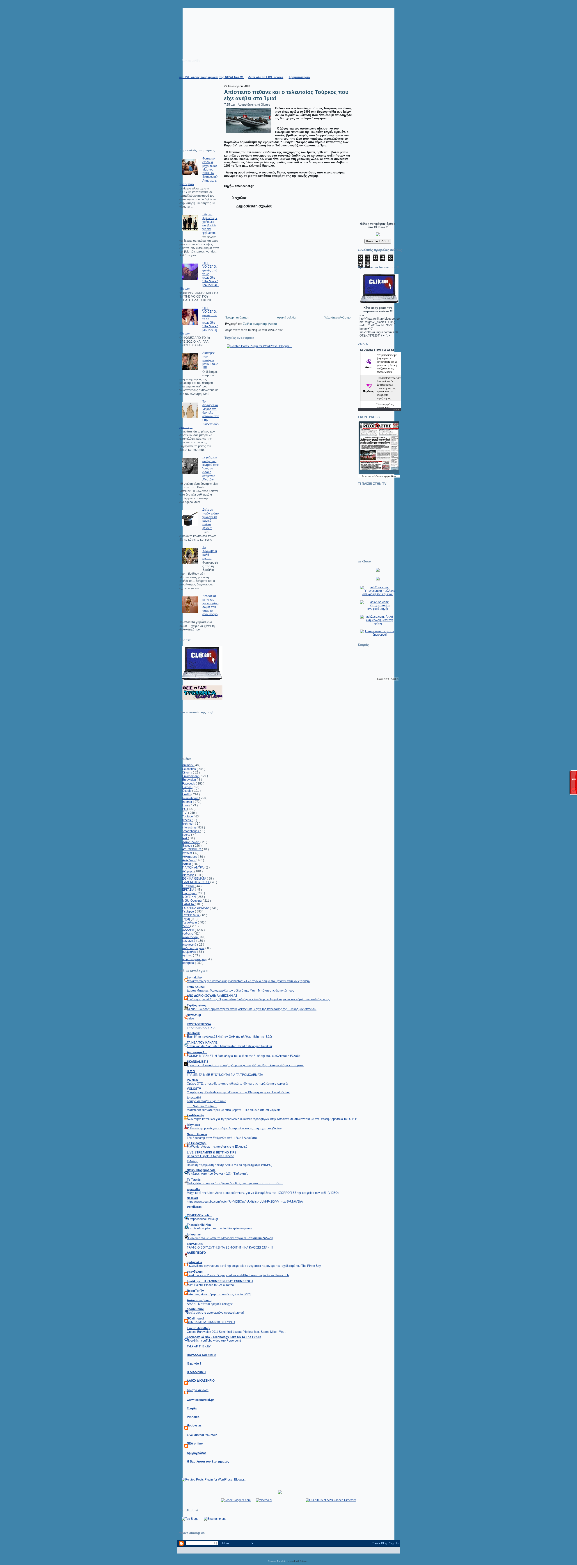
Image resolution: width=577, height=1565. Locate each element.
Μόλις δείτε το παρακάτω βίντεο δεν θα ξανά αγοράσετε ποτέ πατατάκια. (235, 1183)
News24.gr (194, 1015)
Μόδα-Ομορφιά (192, 900)
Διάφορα (188, 871)
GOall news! (195, 1318)
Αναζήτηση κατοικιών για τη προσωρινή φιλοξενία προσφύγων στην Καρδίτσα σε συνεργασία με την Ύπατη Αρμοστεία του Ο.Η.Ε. (272, 1119)
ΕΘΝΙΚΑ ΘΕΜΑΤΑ (194, 878)
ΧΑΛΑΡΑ (188, 930)
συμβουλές (189, 951)
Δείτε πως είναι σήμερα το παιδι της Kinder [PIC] (219, 1294)
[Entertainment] (214, 1518)
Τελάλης (192, 1161)
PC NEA (192, 1080)
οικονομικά (189, 944)
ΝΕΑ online (195, 1443)
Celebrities (189, 769)
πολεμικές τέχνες (193, 948)
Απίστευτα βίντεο (199, 1300)
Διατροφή (188, 875)
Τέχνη (186, 919)
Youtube (188, 816)
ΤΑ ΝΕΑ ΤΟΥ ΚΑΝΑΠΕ (202, 1042)
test (185, 838)
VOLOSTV (194, 1088)
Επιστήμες (189, 893)
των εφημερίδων (387, 476)
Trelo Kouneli (196, 987)
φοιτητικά (188, 962)
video (190, 1018)
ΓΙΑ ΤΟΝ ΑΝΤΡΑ (193, 867)
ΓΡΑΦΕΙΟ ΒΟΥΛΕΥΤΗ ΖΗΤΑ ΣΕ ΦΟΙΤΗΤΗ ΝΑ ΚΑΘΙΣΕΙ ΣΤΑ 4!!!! (230, 1247)
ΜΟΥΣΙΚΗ (189, 897)
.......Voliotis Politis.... (202, 1106)
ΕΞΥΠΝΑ (188, 886)
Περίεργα (188, 911)
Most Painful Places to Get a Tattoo (210, 1285)
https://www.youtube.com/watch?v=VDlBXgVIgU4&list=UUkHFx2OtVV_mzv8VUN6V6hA (245, 1201)
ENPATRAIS (195, 1244)
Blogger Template (277, 1561)
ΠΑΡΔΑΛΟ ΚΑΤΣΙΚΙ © (201, 1355)
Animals (188, 765)
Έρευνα (187, 845)
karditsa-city (195, 1115)
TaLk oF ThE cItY (199, 1346)
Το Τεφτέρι (194, 1179)
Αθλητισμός (190, 856)
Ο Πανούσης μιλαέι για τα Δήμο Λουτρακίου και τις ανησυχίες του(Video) (234, 1128)
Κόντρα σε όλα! (197, 1390)
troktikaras (194, 1206)
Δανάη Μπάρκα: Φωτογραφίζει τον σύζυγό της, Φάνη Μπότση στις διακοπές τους (240, 990)
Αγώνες (187, 853)
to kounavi (194, 1234)
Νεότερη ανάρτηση (237, 317)
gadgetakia (194, 1262)
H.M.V (191, 1071)
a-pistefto (193, 1189)
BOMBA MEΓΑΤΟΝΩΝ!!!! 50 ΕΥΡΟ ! (211, 1322)
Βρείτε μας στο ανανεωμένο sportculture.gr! (215, 1312)
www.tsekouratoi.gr (200, 1399)
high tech (188, 823)
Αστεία (187, 864)
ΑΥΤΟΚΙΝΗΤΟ (192, 849)
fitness (187, 820)
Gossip (187, 790)
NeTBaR (192, 1198)
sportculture (195, 1309)
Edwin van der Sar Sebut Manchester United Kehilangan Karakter (229, 1046)
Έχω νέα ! (194, 1363)
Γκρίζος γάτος (196, 1005)
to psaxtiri (194, 1097)
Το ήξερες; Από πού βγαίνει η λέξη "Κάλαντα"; (217, 1173)
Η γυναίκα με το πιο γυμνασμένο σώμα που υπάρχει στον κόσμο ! (210, 607)
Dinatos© (193, 1033)
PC (184, 809)
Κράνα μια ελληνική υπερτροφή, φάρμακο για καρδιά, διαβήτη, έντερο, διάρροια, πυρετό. (245, 1065)
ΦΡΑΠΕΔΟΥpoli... (199, 1215)
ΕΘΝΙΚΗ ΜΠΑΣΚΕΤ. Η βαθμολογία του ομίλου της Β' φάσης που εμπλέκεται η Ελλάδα (243, 1056)
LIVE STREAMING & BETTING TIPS (211, 1152)
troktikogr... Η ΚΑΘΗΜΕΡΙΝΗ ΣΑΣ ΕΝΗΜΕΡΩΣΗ (220, 1281)
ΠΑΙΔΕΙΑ (188, 904)
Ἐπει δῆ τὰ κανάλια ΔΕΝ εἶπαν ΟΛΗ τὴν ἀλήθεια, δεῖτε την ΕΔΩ (229, 1036)
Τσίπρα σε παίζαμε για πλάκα (206, 1101)
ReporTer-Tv (195, 1290)
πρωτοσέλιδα (372, 476)
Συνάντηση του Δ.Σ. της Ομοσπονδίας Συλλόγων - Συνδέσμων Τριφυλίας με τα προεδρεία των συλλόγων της (258, 999)
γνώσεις (188, 933)
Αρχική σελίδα (286, 317)
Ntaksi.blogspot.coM (201, 1170)
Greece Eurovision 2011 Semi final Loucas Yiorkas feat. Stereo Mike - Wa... (236, 1331)
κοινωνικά (189, 940)
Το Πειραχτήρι (196, 1143)
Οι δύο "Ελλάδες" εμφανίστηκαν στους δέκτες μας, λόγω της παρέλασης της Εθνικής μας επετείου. (251, 1009)
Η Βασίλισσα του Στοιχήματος (208, 1461)
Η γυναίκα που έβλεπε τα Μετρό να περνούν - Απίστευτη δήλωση (230, 1238)
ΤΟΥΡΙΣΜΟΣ (191, 915)
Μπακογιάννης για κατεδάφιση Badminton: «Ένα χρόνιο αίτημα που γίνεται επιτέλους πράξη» (248, 981)
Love (185, 805)
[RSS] (181, 1552)
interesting (189, 827)
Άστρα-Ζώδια (191, 842)
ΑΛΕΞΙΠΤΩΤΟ (196, 1252)
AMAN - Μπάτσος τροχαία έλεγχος (210, 1304)
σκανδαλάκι (195, 1271)
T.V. (185, 812)
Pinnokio (193, 1417)
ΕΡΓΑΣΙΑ (188, 889)
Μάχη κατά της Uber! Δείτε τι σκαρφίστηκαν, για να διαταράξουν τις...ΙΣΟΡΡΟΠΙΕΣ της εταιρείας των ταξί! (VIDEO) (263, 1192)
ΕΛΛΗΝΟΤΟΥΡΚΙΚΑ (196, 882)
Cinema (187, 772)
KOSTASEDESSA (199, 1024)
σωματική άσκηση (194, 959)
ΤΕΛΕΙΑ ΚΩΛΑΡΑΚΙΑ (201, 1028)
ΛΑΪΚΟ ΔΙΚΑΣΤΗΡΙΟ (201, 1380)
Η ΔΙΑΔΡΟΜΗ (196, 1372)
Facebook (189, 783)
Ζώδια (396, 409)
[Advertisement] (373, 149)
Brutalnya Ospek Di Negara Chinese (210, 1156)
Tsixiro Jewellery (198, 1328)
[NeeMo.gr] (264, 1500)
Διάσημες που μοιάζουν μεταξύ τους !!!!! (210, 360)
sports (186, 834)
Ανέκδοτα (189, 860)
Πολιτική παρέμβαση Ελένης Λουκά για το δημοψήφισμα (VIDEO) (229, 1165)
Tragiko (192, 1408)
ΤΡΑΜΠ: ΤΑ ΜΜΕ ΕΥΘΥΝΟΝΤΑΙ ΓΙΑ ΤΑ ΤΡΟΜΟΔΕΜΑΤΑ (225, 1074)
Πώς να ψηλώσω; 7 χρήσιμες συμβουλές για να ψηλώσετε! (209, 223)
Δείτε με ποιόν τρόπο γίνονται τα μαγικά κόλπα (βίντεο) (210, 519)
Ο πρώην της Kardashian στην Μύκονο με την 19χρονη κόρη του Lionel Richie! (238, 1092)
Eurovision (189, 779)
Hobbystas (194, 1425)
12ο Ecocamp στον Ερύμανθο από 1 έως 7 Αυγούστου (222, 1138)
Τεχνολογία (190, 922)
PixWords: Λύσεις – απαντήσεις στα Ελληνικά (217, 1146)
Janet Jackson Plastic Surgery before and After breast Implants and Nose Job (238, 1275)
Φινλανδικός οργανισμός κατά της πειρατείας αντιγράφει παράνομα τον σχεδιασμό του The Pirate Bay (254, 1265)
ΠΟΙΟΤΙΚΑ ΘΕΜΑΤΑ (196, 908)
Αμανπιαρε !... (197, 1052)
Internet (187, 801)
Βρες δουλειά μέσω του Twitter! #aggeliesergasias (219, 1228)
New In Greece (197, 1134)
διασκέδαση (190, 937)
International (190, 798)
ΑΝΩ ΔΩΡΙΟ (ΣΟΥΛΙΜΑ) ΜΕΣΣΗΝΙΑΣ (212, 995)
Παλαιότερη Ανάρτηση (337, 317)
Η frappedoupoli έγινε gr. (203, 1219)
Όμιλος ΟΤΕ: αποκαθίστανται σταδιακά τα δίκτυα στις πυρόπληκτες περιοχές (237, 1083)
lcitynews (193, 1124)
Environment (190, 776)
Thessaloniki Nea (199, 1224)
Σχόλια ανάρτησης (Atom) (260, 323)
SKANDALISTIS (197, 1061)
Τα (363, 476)
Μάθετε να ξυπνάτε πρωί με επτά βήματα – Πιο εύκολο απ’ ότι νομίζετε (233, 1110)
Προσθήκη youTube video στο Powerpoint (214, 1340)
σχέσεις (187, 955)
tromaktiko (194, 977)
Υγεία (186, 926)
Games (187, 787)
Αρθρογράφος (196, 1453)
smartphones (191, 831)
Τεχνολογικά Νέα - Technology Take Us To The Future (224, 1337)
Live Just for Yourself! (202, 1435)
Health (186, 794)
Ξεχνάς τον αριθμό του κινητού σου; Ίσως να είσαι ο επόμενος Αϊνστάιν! (210, 468)
